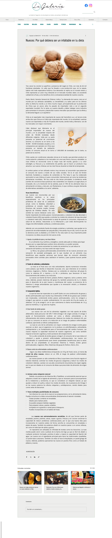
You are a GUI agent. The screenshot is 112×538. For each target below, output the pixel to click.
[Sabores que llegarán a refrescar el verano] (83, 477)
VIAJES (49, 24)
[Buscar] (87, 11)
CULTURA (26, 24)
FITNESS (63, 24)
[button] (21, 19)
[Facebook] (86, 5)
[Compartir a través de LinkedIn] (34, 457)
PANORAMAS (72, 24)
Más (80, 24)
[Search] (94, 12)
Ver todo (92, 468)
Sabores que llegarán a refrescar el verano (81, 488)
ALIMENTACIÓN (30, 451)
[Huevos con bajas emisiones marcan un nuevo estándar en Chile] (29, 477)
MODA (41, 24)
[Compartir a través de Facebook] (26, 457)
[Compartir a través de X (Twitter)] (30, 457)
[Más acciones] (86, 36)
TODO (19, 24)
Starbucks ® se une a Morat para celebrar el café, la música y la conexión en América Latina (54, 488)
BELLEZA (34, 24)
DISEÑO (56, 24)
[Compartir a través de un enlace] (38, 457)
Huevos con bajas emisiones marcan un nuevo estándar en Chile (29, 488)
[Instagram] (90, 5)
